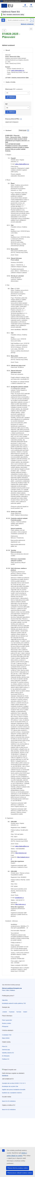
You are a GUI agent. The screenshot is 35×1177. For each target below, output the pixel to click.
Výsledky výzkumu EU (8, 1052)
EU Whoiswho (6, 1056)
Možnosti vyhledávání (27, 24)
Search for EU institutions (9, 1101)
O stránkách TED (6, 1035)
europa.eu (5, 1075)
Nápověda (5, 1000)
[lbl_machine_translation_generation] (21, 119)
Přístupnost (5, 1026)
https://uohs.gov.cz (20, 904)
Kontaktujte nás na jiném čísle (10, 1086)
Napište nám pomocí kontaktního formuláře (13, 1089)
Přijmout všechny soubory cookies (17, 1168)
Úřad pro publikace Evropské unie (12, 988)
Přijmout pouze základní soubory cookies (19, 1173)
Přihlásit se (25, 6)
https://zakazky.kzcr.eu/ (20, 858)
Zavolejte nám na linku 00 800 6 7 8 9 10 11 (14, 1083)
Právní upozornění (7, 1020)
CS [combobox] (7, 93)
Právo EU (4, 1046)
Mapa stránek (5, 1038)
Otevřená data (6, 1049)
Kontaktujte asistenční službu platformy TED (14, 1003)
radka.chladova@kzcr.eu (17, 70)
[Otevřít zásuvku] (4, 30)
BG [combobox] (7, 107)
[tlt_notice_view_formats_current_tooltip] (28, 130)
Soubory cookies (6, 1023)
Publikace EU (5, 1059)
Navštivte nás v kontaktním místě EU (12, 1092)
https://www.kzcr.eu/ (21, 853)
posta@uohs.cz (19, 897)
